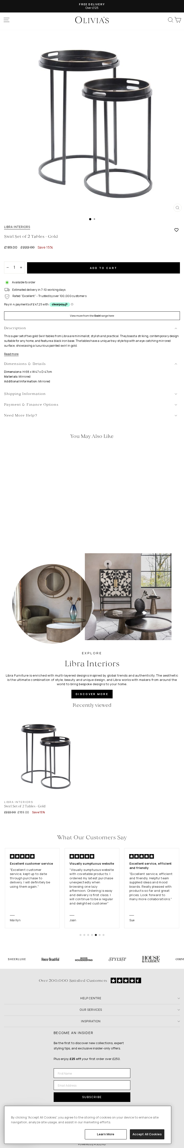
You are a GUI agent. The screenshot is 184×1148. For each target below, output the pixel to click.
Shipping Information (25, 394)
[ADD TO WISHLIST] (176, 230)
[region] (88, 1125)
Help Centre (90, 998)
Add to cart (103, 268)
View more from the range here (92, 315)
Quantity (12, 257)
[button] (80, 935)
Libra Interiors (17, 227)
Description (15, 328)
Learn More (105, 1134)
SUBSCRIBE (92, 1097)
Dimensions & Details (25, 364)
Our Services (91, 1010)
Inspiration (91, 1021)
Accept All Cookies (147, 1134)
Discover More (92, 694)
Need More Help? (20, 415)
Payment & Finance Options (31, 405)
